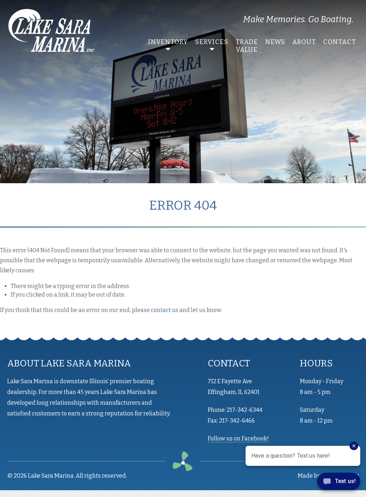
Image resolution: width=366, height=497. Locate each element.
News (275, 42)
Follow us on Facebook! (238, 438)
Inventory (168, 42)
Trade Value (247, 46)
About (304, 42)
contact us (164, 310)
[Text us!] (338, 482)
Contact (339, 42)
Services (211, 42)
